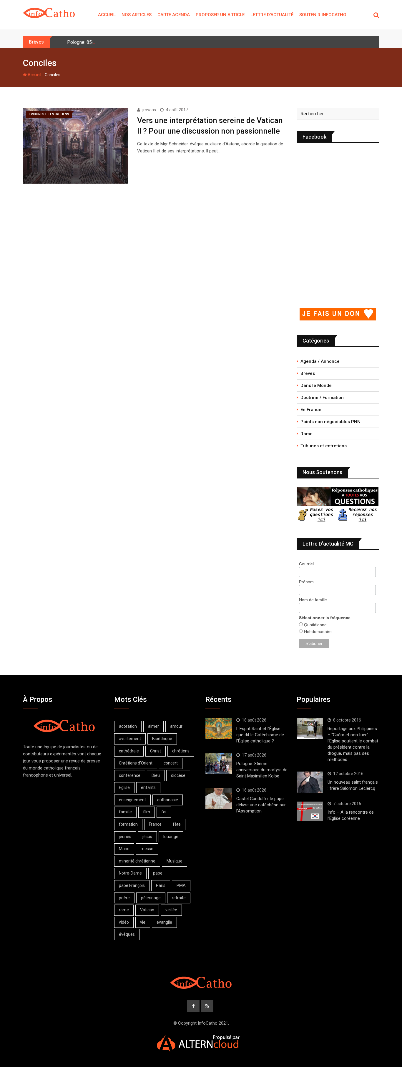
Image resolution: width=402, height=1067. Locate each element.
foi (163, 812)
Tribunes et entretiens (323, 445)
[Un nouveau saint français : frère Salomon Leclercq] (310, 782)
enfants (148, 787)
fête (177, 824)
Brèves (307, 373)
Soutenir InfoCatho (322, 14)
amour (176, 726)
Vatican (147, 910)
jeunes (125, 836)
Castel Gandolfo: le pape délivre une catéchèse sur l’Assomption (261, 805)
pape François (132, 885)
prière (124, 897)
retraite (179, 897)
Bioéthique (162, 738)
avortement (130, 738)
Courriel (306, 563)
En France (310, 409)
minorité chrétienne (137, 861)
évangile (164, 922)
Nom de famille (313, 599)
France (155, 824)
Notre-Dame (130, 873)
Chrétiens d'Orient (135, 763)
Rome (306, 433)
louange (170, 836)
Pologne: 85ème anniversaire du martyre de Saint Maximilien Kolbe (262, 770)
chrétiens (181, 751)
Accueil (107, 14)
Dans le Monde (316, 385)
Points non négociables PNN (330, 421)
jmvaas (149, 109)
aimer (153, 726)
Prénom (306, 581)
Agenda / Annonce (320, 361)
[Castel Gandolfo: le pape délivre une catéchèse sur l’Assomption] (218, 798)
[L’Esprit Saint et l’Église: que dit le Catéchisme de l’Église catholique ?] (218, 728)
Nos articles (137, 14)
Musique (174, 861)
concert (171, 763)
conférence (129, 775)
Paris (160, 885)
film (146, 812)
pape (157, 873)
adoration (128, 726)
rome (124, 910)
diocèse (178, 775)
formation (128, 824)
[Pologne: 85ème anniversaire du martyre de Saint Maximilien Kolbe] (218, 763)
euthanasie (167, 799)
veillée (171, 910)
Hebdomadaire (317, 631)
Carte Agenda (173, 14)
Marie (124, 848)
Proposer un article (220, 14)
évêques (127, 934)
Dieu (156, 775)
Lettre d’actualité (271, 14)
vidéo (124, 922)
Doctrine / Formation (322, 397)
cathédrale (129, 751)
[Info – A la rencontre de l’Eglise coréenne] (310, 811)
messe (147, 848)
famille (125, 812)
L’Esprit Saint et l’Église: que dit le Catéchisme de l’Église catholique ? (260, 735)
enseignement (132, 799)
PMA (181, 885)
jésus (147, 836)
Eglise (124, 787)
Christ (155, 751)
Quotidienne (315, 624)
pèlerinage (151, 897)
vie (142, 922)
